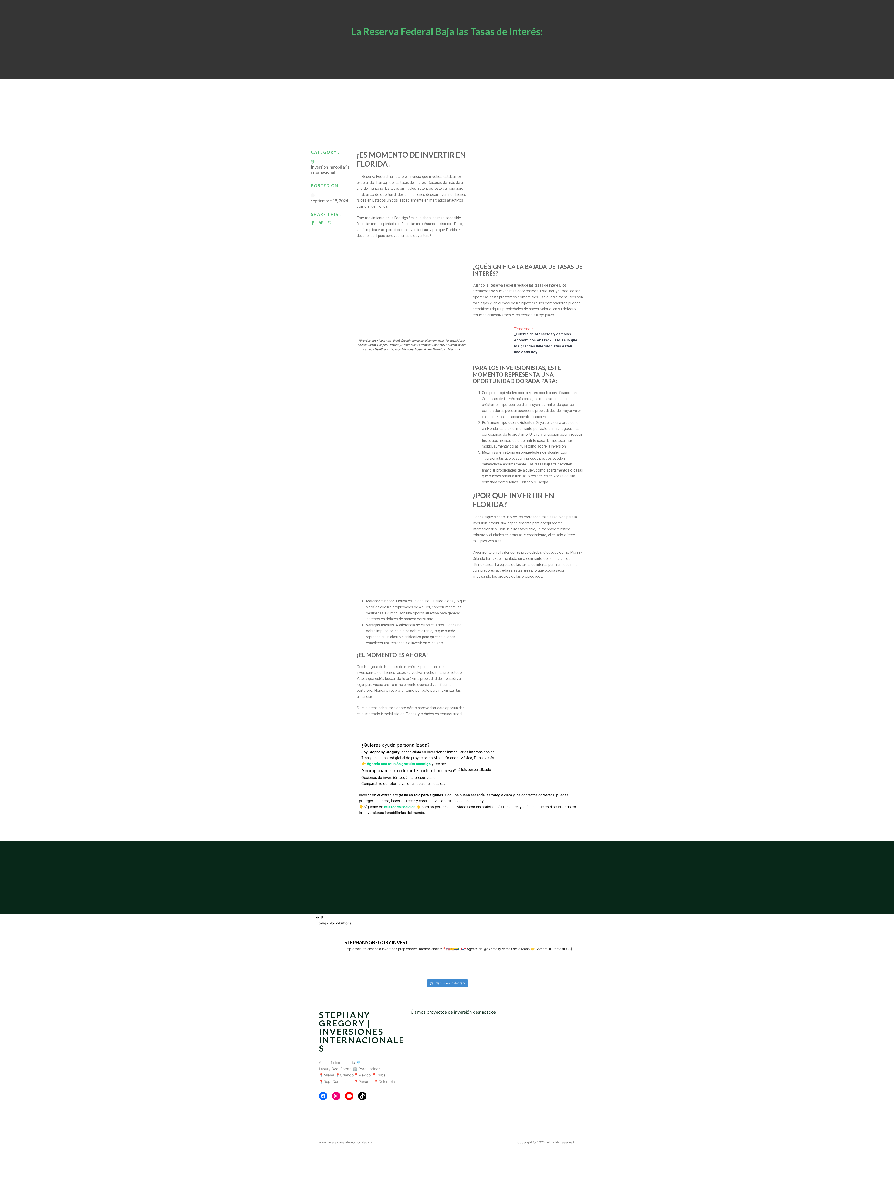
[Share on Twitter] (321, 223)
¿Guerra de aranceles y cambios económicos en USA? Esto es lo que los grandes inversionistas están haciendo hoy (545, 343)
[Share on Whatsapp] (329, 223)
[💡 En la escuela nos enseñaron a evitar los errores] (559, 967)
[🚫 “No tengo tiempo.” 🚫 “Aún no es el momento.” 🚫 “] (335, 967)
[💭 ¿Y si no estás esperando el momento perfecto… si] (503, 967)
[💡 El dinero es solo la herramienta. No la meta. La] (475, 967)
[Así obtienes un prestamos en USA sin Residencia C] (363, 967)
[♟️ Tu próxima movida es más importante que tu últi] (391, 967)
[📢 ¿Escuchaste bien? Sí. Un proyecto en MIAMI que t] (419, 967)
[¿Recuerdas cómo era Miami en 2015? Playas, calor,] (447, 967)
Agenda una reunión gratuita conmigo (399, 764)
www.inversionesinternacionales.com (347, 1142)
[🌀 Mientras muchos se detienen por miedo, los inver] (531, 967)
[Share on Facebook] (313, 223)
